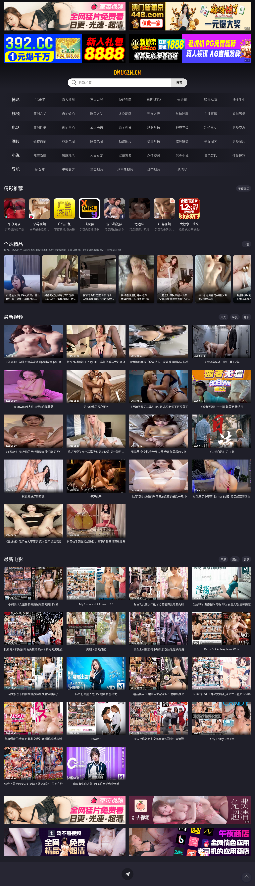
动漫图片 (125, 141)
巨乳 (235, 317)
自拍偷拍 (68, 113)
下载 (246, 244)
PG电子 (39, 100)
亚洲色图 (68, 141)
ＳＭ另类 (238, 113)
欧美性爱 (125, 127)
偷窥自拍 (39, 141)
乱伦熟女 (210, 127)
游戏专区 (125, 100)
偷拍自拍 (68, 127)
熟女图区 (210, 141)
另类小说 (182, 155)
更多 (246, 317)
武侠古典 (125, 155)
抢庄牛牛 (238, 100)
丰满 (223, 559)
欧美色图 (96, 141)
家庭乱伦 (68, 155)
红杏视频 (153, 169)
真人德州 (68, 100)
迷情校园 (153, 155)
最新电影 (13, 559)
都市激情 (39, 155)
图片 (16, 141)
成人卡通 (96, 127)
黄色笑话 (210, 155)
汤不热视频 (125, 169)
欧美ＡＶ (96, 113)
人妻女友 (96, 155)
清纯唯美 (182, 141)
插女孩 (40, 169)
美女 (223, 317)
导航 (16, 169)
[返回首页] (246, 877)
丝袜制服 (182, 113)
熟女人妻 (153, 113)
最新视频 (13, 317)
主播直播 (210, 113)
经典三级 (182, 127)
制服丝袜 (153, 127)
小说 (16, 155)
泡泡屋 (182, 169)
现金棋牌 (210, 100)
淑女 (235, 559)
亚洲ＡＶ (39, 113)
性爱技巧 (238, 155)
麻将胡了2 (153, 100)
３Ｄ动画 (125, 113)
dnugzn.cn (127, 72)
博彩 (16, 99)
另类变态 (238, 127)
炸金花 (182, 100)
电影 (16, 127)
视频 (16, 113)
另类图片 (238, 141)
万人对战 (96, 100)
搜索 (179, 82)
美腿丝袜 (153, 141)
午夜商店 (68, 169)
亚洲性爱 (39, 127)
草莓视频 (96, 169)
